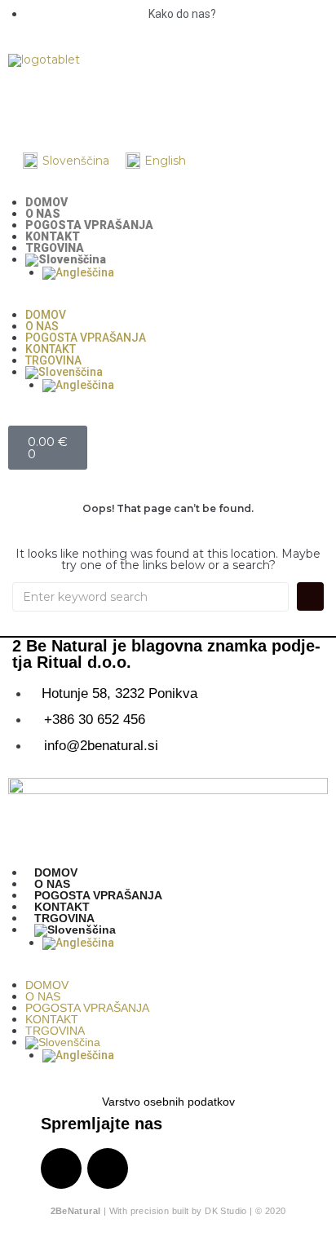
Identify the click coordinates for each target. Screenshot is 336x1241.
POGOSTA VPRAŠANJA (89, 225)
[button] (168, 303)
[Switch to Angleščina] (185, 273)
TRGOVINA (54, 247)
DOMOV (46, 202)
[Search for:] (150, 597)
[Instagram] (28, 103)
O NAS (42, 213)
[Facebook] (72, 103)
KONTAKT (52, 236)
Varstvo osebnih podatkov (168, 1101)
